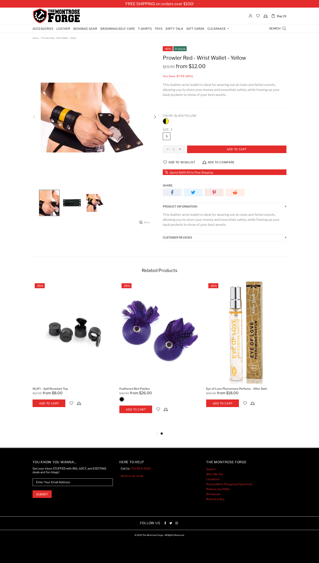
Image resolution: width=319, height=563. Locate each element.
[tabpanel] (72, 348)
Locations (212, 479)
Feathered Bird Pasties (134, 388)
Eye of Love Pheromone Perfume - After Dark (236, 388)
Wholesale (213, 494)
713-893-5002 (141, 468)
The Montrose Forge (56, 16)
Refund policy (215, 499)
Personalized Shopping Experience (229, 484)
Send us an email (132, 476)
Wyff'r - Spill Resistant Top (50, 388)
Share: (168, 185)
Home (36, 38)
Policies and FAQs (218, 489)
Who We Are (214, 474)
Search (210, 469)
